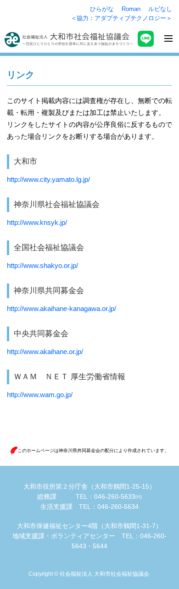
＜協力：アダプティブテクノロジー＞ (121, 18)
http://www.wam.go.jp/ (40, 394)
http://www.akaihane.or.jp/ (45, 351)
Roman (131, 8)
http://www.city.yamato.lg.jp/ (48, 179)
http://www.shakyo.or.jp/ (42, 265)
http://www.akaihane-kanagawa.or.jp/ (61, 308)
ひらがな (102, 8)
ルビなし (160, 8)
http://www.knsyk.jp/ (37, 222)
